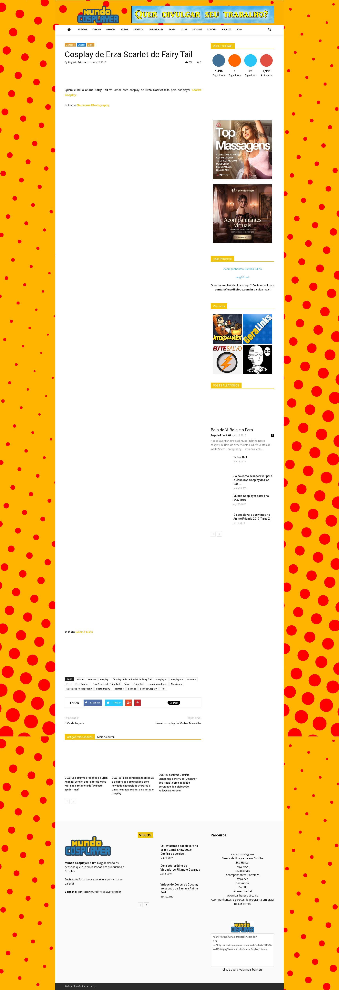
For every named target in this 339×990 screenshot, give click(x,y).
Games (172, 30)
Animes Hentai (242, 891)
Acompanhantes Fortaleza (242, 875)
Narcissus (176, 683)
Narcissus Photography (93, 105)
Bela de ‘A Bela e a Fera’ (232, 430)
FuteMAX (242, 866)
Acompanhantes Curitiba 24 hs (242, 268)
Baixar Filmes (242, 904)
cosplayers (177, 679)
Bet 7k (242, 887)
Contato (212, 30)
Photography (103, 688)
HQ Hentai (242, 862)
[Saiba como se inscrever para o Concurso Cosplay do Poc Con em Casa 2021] (220, 481)
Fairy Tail (139, 683)
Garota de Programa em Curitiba (242, 858)
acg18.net (242, 277)
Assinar (266, 55)
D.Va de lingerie (74, 723)
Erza (69, 683)
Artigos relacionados (80, 737)
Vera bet (242, 879)
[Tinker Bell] (220, 462)
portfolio (119, 688)
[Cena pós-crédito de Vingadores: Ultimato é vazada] (147, 870)
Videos (124, 30)
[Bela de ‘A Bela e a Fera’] (242, 409)
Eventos (82, 30)
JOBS (239, 30)
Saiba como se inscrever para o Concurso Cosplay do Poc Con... (252, 479)
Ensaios (96, 30)
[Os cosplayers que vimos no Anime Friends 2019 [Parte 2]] (220, 520)
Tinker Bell (240, 457)
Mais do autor (105, 737)
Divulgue (197, 30)
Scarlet (132, 688)
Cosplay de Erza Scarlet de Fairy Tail (132, 679)
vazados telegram (242, 854)
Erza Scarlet (82, 683)
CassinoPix (242, 883)
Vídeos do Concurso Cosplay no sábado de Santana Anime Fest (179, 888)
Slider (90, 44)
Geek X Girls (84, 632)
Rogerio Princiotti (78, 62)
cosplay (104, 679)
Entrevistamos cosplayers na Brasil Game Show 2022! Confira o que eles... (179, 849)
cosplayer (161, 679)
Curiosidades (156, 30)
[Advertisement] (136, 77)
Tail (163, 688)
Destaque (70, 44)
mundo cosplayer (157, 683)
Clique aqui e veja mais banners (242, 969)
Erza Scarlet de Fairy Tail (106, 683)
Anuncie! (226, 30)
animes (92, 679)
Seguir (218, 55)
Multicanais (242, 871)
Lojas (184, 30)
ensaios (191, 679)
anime (80, 679)
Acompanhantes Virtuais (242, 895)
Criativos (138, 30)
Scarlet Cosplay (148, 688)
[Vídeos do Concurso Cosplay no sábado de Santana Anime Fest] (147, 889)
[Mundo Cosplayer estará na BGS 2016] (220, 501)
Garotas (110, 30)
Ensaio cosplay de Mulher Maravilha (178, 723)
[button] (269, 30)
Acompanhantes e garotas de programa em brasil (242, 899)
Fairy (126, 683)
